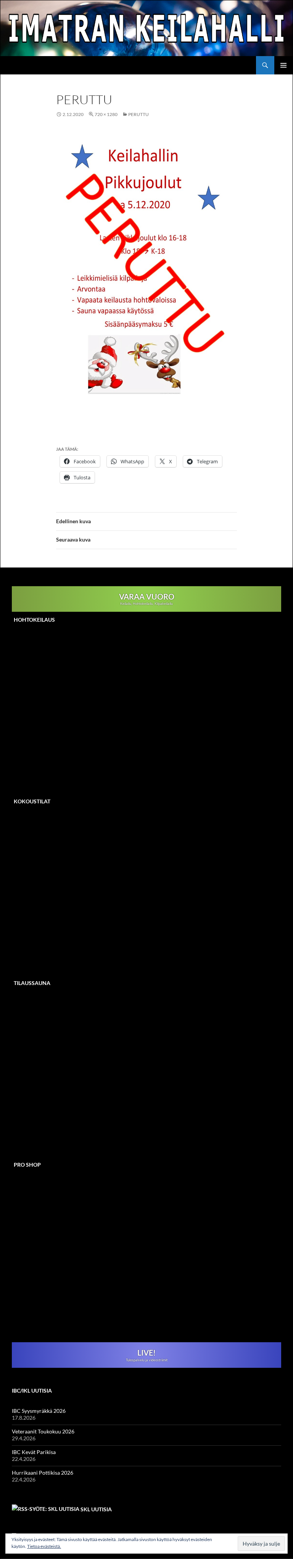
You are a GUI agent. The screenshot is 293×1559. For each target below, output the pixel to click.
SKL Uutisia (96, 1509)
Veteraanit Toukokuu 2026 (43, 1431)
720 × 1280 (106, 114)
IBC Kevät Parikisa (34, 1452)
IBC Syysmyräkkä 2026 (39, 1410)
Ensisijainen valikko (283, 65)
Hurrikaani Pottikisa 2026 (42, 1472)
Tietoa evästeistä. (44, 1546)
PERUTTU (138, 114)
